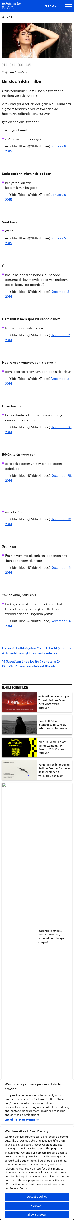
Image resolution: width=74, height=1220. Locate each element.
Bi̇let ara (50, 6)
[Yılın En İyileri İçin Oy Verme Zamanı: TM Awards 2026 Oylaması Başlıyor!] (19, 747)
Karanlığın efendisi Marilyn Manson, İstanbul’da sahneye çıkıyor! (51, 936)
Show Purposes (37, 1214)
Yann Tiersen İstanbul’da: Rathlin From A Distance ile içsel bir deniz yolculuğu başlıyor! (54, 770)
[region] (37, 1149)
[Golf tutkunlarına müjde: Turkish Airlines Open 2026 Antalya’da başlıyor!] (19, 702)
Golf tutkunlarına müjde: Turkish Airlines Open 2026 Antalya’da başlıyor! (54, 702)
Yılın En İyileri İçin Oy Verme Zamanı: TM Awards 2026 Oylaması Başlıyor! (52, 747)
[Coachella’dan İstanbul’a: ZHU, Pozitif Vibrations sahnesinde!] (19, 724)
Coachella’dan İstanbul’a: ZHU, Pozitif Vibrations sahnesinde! (53, 724)
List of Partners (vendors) (22, 1119)
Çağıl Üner (8, 72)
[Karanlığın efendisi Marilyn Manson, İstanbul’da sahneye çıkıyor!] (19, 936)
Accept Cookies (37, 1196)
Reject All (37, 1205)
